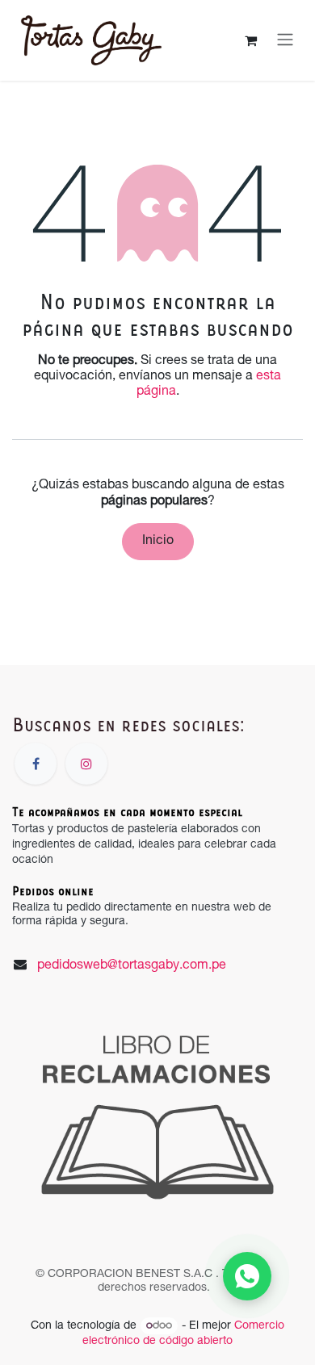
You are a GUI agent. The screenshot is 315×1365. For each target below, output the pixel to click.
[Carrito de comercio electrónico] (250, 40)
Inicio (158, 541)
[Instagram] (86, 764)
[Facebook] (36, 764)
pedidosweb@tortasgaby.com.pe (131, 966)
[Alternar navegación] (285, 40)
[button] (247, 1276)
